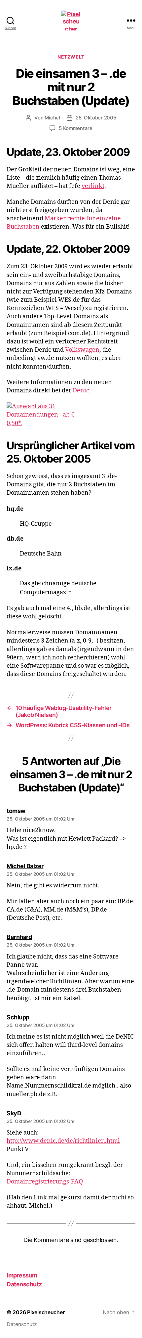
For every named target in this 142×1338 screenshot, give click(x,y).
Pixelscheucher (45, 1312)
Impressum (22, 1275)
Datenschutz (24, 1284)
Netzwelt (70, 57)
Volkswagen (82, 350)
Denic (81, 390)
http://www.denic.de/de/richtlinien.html (63, 1141)
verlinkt (93, 186)
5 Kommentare (75, 128)
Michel (52, 117)
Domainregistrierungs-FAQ (45, 1181)
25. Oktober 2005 (96, 117)
